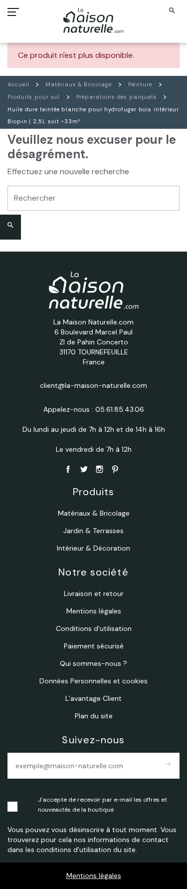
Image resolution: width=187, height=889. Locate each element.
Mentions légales (93, 875)
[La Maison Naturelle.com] (93, 20)
